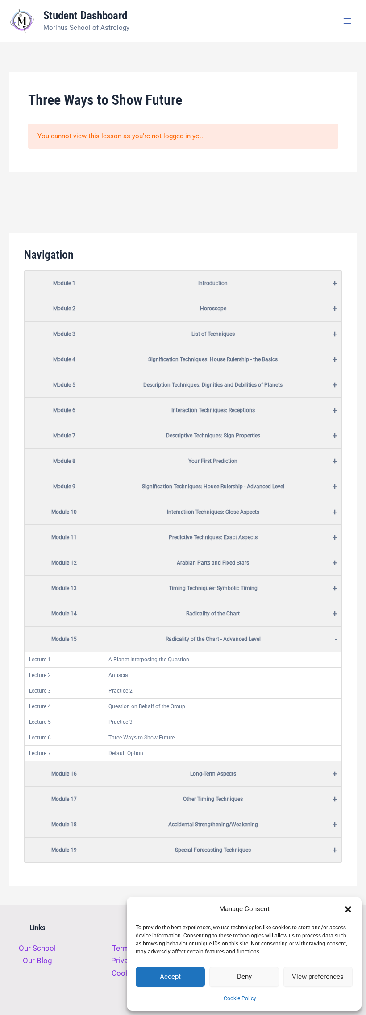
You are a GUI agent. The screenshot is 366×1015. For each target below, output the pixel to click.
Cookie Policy (240, 998)
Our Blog (37, 960)
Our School (37, 948)
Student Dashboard (85, 15)
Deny (244, 977)
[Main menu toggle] (347, 21)
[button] (348, 909)
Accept (170, 977)
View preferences (318, 977)
